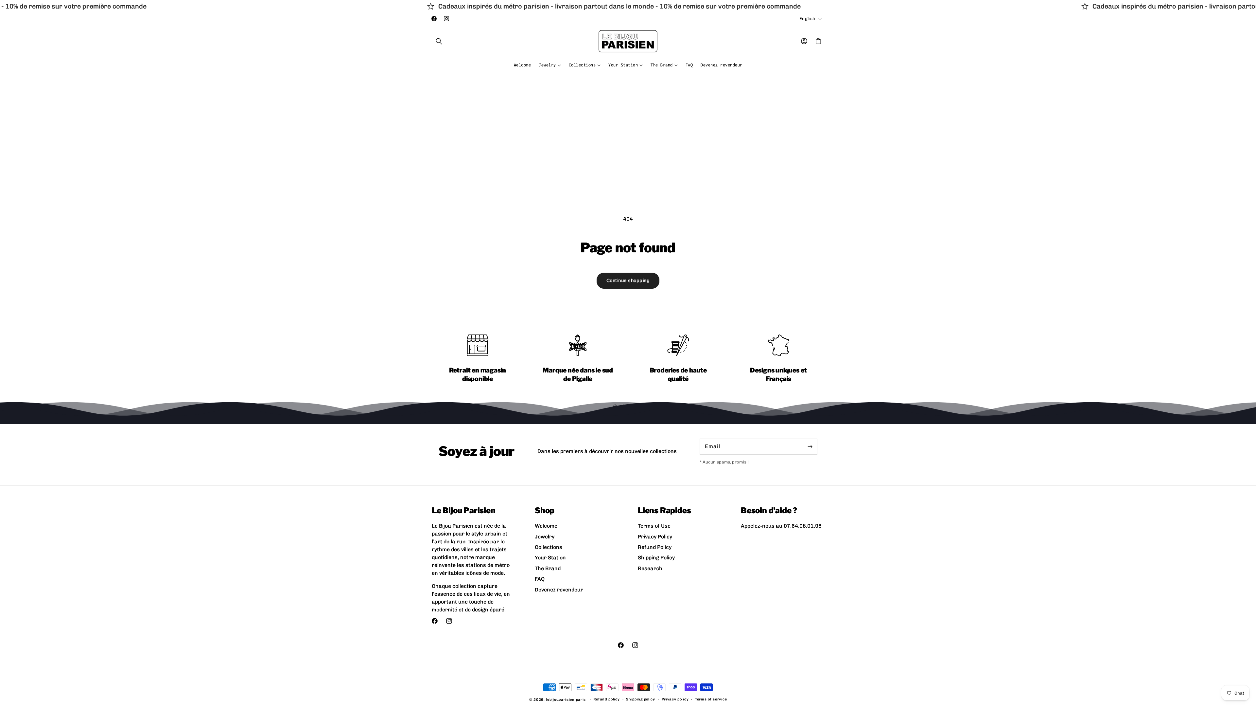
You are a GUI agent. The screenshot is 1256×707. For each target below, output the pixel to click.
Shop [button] (544, 510)
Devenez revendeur (559, 590)
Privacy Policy (655, 537)
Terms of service (711, 699)
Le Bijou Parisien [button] (464, 510)
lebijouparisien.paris (566, 700)
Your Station (550, 557)
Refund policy (606, 699)
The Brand (548, 568)
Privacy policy (675, 699)
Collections (548, 547)
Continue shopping (628, 280)
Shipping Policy (656, 557)
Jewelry (544, 537)
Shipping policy (640, 699)
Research (650, 568)
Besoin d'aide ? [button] (769, 510)
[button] (439, 41)
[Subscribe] (810, 447)
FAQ (540, 579)
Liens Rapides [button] (664, 510)
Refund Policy (655, 547)
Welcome (546, 526)
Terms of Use (654, 526)
